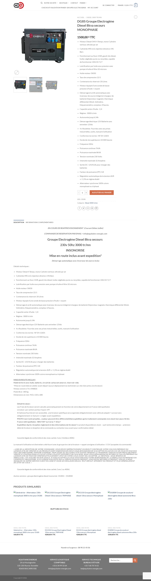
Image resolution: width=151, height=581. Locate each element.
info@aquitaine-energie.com (59, 568)
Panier (82, 3)
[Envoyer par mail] (88, 208)
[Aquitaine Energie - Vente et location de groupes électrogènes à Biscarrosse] (25, 5)
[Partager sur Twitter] (84, 208)
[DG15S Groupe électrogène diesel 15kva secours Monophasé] (90, 508)
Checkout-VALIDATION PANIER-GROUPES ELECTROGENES (64, 8)
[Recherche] (41, 3)
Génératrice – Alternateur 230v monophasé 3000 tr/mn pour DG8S (26, 531)
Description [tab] (19, 222)
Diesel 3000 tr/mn (94, 17)
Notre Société (50, 3)
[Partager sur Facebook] (79, 208)
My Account (93, 8)
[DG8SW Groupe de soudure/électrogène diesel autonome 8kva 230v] (122, 508)
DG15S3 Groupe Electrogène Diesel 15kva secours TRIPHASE (58, 531)
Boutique (63, 3)
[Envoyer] (135, 560)
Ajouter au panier (101, 192)
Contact (74, 3)
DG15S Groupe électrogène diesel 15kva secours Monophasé (88, 531)
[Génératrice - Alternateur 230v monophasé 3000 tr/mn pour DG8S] (28, 508)
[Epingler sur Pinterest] (92, 208)
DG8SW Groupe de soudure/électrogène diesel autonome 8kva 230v (122, 531)
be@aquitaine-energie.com (91, 568)
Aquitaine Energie (28, 559)
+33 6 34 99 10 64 (59, 565)
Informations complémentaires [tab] (39, 222)
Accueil (80, 17)
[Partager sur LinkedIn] (96, 208)
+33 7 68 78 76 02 (91, 565)
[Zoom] (16, 72)
